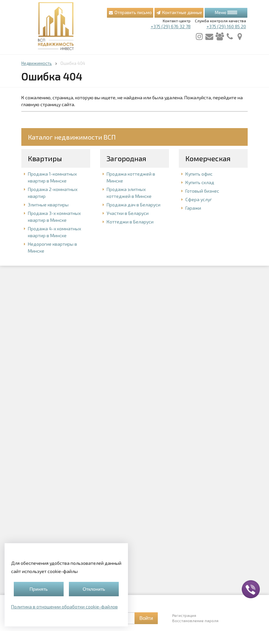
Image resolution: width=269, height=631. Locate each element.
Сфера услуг (198, 199)
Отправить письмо (133, 12)
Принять (39, 589)
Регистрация (184, 615)
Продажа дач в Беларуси (133, 204)
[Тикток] (219, 36)
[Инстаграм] (199, 36)
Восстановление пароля (195, 620)
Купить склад (199, 182)
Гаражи (193, 208)
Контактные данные (181, 12)
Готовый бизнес (202, 191)
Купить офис (199, 174)
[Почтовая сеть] (209, 36)
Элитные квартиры (48, 204)
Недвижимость (36, 63)
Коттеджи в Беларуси (130, 221)
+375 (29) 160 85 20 (226, 26)
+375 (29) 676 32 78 (171, 26)
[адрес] (240, 36)
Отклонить (94, 589)
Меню (221, 12)
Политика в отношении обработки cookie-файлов (64, 606)
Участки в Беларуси (128, 213)
